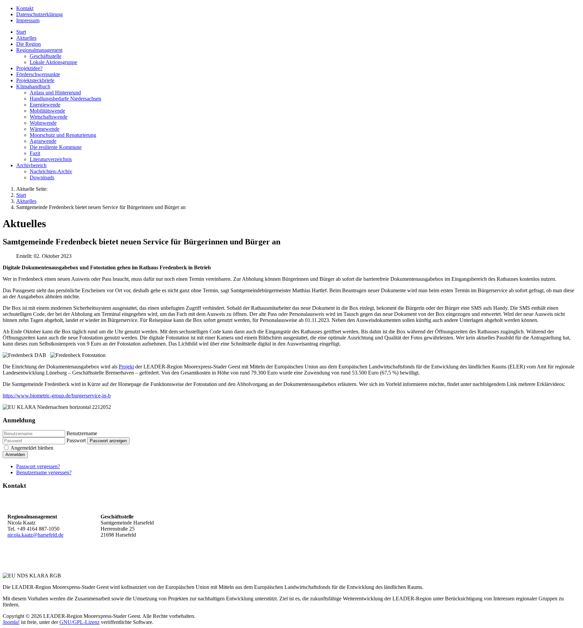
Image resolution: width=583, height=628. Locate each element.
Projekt (126, 366)
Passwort (76, 440)
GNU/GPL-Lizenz (79, 622)
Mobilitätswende (47, 111)
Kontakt (24, 8)
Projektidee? (29, 68)
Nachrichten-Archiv (51, 171)
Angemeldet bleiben (31, 448)
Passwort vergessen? (38, 466)
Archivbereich (31, 165)
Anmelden (15, 454)
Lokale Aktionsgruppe (53, 62)
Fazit (35, 153)
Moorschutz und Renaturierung (63, 135)
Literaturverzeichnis (51, 159)
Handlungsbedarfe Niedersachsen (65, 98)
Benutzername (81, 433)
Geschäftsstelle (45, 56)
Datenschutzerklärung (39, 14)
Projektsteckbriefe (35, 80)
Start (21, 32)
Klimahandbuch (33, 86)
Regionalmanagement (39, 50)
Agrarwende (43, 141)
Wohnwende (43, 123)
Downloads (42, 177)
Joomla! (11, 622)
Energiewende (45, 105)
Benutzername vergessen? (44, 472)
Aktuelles (26, 38)
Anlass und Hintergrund (55, 92)
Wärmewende (44, 129)
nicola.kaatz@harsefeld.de (35, 535)
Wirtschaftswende (48, 117)
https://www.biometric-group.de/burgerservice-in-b (57, 395)
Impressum (27, 20)
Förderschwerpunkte (38, 74)
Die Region (28, 44)
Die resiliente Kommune (56, 147)
